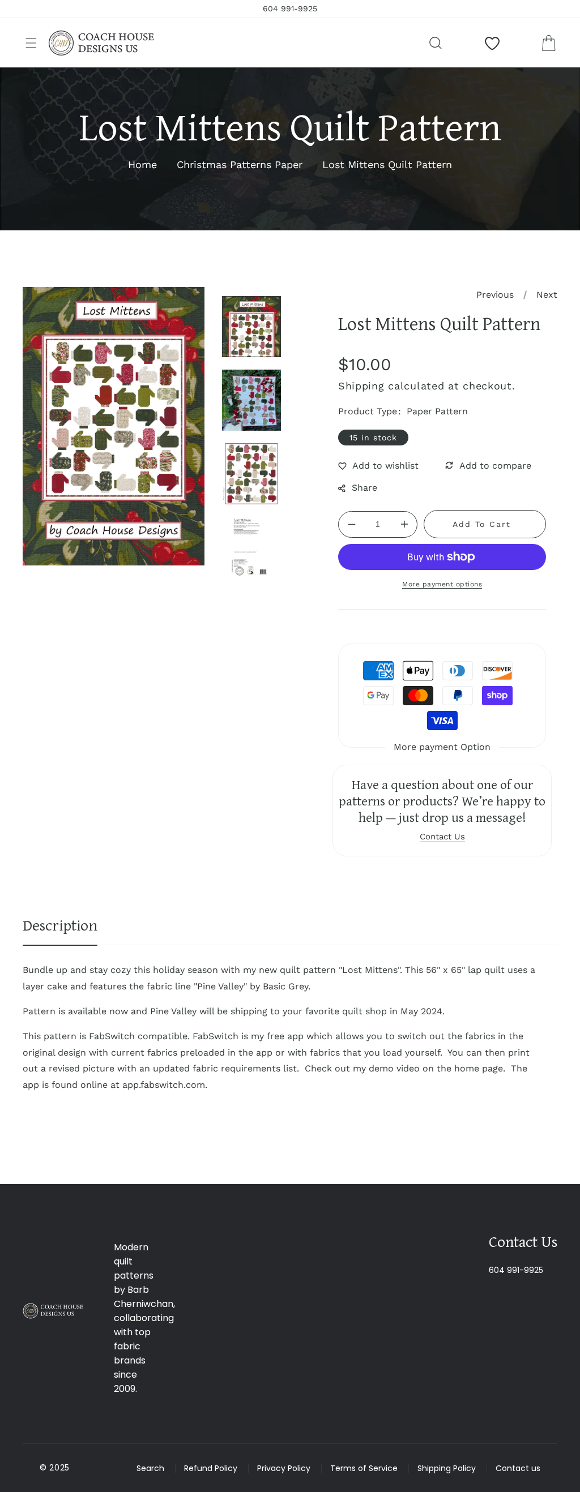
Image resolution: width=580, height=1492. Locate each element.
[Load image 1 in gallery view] (251, 326)
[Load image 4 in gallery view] (251, 547)
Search (150, 1468)
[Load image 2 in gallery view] (251, 400)
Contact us (518, 1468)
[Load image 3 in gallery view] (251, 473)
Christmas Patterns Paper (239, 164)
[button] (31, 43)
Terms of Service (364, 1468)
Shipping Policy (446, 1468)
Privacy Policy (283, 1468)
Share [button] (364, 487)
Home (142, 164)
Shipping (361, 386)
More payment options (442, 584)
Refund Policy (210, 1468)
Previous (495, 294)
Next (546, 294)
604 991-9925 (516, 1270)
